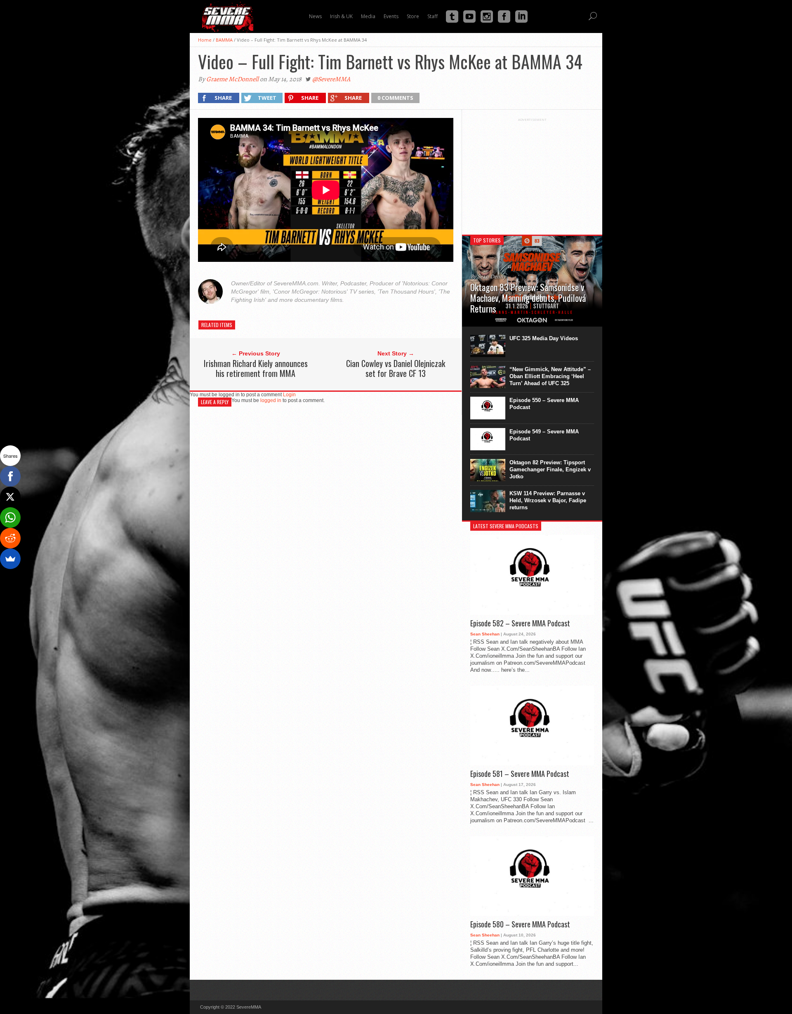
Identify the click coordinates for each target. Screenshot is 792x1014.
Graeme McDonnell (232, 79)
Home (205, 40)
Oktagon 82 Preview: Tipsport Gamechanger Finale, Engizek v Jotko (550, 469)
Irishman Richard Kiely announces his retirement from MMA (256, 368)
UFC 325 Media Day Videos (543, 338)
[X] (10, 497)
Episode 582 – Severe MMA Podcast (520, 623)
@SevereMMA (331, 79)
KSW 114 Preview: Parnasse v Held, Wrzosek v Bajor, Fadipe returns (547, 500)
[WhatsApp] (10, 517)
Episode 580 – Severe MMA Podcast (520, 924)
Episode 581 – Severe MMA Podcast (519, 774)
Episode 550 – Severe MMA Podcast (544, 403)
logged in (270, 400)
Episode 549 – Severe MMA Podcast (544, 435)
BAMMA (224, 40)
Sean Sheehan (485, 634)
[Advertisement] (532, 173)
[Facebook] (10, 476)
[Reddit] (10, 538)
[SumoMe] (10, 558)
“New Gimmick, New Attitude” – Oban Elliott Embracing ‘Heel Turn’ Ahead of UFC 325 (550, 376)
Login (289, 395)
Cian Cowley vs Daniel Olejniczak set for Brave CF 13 (395, 368)
